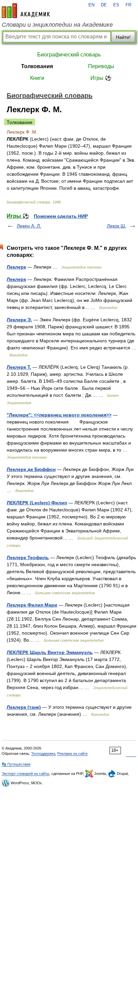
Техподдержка (43, 754)
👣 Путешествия (16, 764)
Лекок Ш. (116, 225)
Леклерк (16, 267)
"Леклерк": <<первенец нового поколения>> (59, 415)
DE (104, 5)
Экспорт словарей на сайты (25, 774)
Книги (37, 78)
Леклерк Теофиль (28, 557)
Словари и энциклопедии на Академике (57, 24)
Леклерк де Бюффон (31, 469)
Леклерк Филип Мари (32, 605)
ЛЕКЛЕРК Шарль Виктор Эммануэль (50, 652)
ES (116, 5)
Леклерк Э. (19, 319)
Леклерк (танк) (24, 707)
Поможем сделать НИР (61, 216)
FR (128, 5)
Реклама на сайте (72, 754)
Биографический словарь (69, 54)
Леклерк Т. (19, 367)
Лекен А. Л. (29, 225)
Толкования (37, 66)
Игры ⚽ (101, 78)
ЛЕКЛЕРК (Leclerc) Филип (37, 502)
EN (91, 5)
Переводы (101, 66)
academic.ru (26, 10)
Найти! (123, 37)
